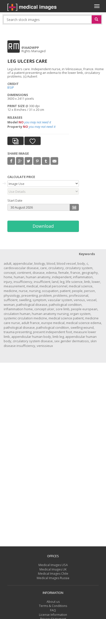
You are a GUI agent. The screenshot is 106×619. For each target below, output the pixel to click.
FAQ (53, 610)
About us (53, 602)
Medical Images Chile (53, 573)
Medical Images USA (53, 565)
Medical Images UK (53, 569)
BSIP (10, 87)
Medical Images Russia (53, 578)
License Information (53, 615)
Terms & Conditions (53, 606)
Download (43, 226)
